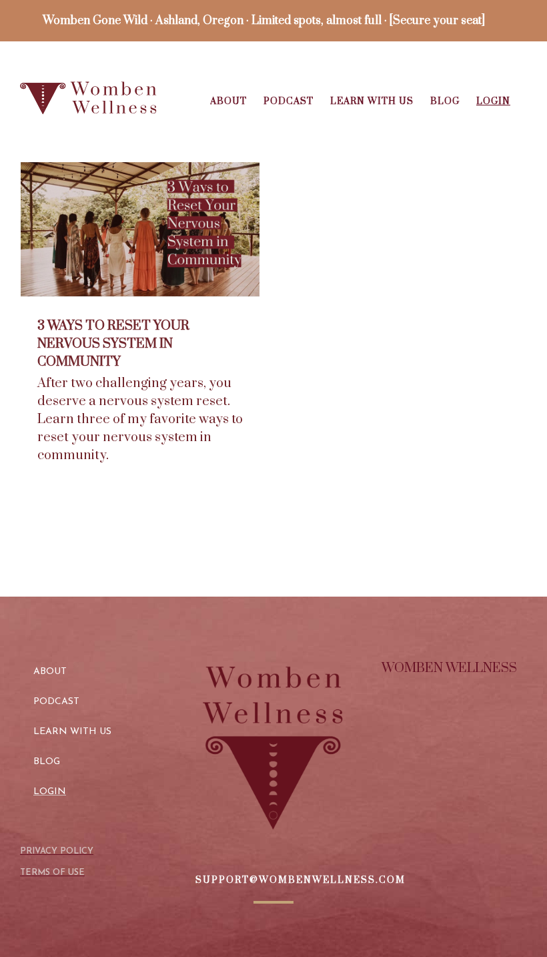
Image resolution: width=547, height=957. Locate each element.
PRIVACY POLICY (56, 851)
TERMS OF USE (52, 872)
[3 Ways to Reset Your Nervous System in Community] (140, 229)
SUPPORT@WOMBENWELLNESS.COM (300, 880)
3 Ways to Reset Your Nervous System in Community (113, 344)
